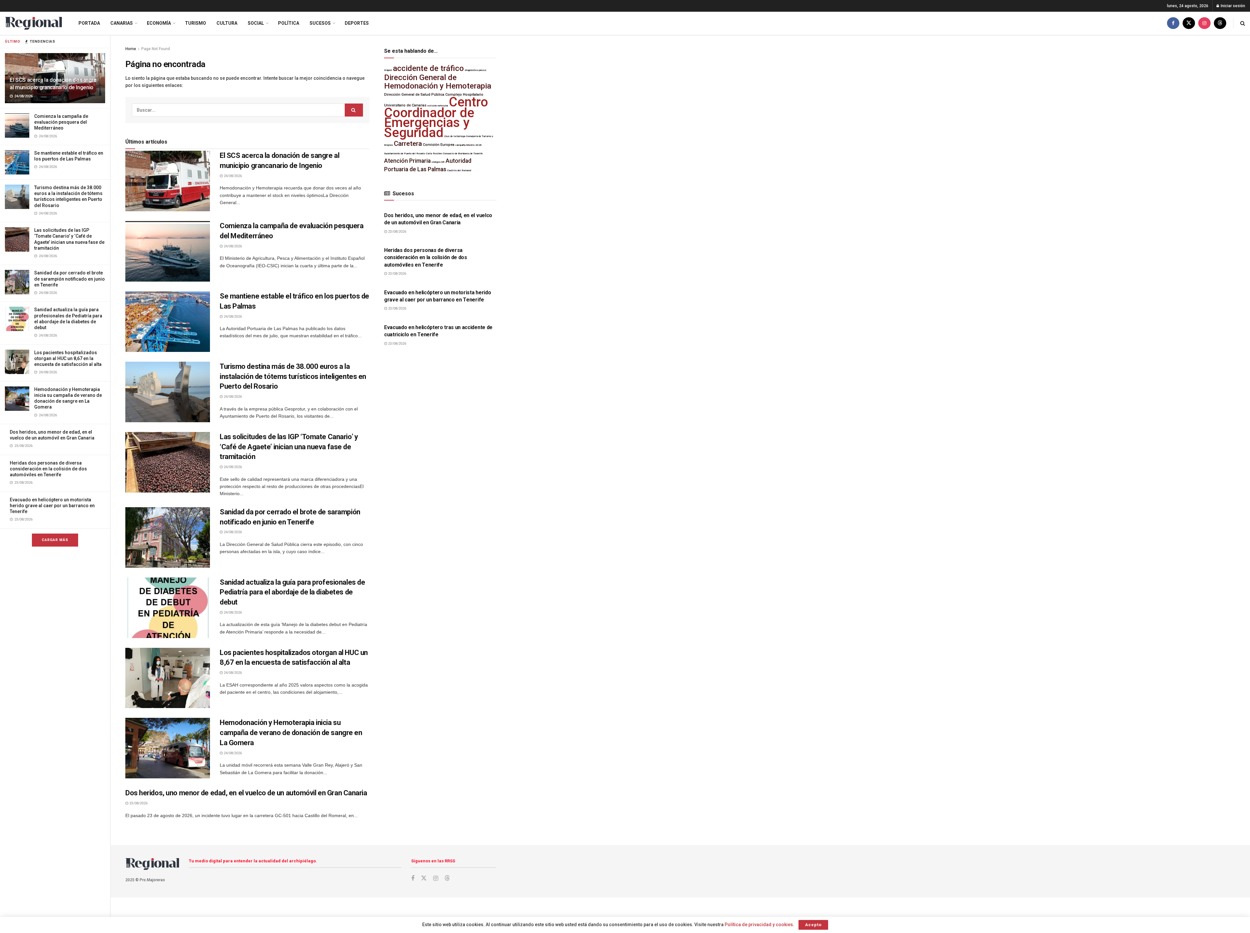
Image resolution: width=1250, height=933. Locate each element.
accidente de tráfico (428, 68)
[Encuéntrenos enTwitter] (1189, 23)
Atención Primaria (407, 161)
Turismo (195, 23)
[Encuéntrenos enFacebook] (1173, 23)
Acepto (813, 924)
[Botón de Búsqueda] (1242, 23)
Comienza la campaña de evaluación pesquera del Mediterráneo (61, 122)
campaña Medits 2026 (468, 145)
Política (288, 23)
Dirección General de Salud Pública (414, 94)
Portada (89, 23)
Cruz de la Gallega (454, 136)
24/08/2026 (232, 176)
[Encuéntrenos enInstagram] (1204, 23)
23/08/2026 (137, 803)
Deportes (357, 23)
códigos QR (438, 161)
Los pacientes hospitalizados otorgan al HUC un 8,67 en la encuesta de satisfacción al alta (68, 358)
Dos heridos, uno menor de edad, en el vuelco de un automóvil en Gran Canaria (246, 793)
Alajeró (388, 70)
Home (130, 49)
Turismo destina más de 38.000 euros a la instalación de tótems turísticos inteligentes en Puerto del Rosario (293, 376)
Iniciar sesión (1232, 6)
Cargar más (55, 540)
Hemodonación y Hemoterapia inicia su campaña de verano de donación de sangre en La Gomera (291, 732)
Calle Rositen (434, 153)
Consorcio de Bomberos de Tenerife (463, 153)
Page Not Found (155, 49)
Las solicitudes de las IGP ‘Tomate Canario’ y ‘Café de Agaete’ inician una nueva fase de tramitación (289, 447)
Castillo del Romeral (459, 170)
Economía (159, 23)
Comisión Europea (438, 145)
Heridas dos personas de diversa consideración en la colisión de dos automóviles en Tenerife (48, 468)
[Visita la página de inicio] (33, 23)
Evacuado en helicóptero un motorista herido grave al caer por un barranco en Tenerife (52, 505)
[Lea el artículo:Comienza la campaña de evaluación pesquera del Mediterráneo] (167, 251)
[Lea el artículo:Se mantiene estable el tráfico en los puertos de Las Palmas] (167, 321)
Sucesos (320, 23)
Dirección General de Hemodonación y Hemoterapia (437, 81)
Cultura (226, 23)
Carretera (408, 143)
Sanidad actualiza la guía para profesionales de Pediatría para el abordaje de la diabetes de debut (292, 592)
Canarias (121, 23)
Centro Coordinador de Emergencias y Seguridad (436, 117)
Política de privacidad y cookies (759, 924)
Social (256, 23)
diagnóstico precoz (475, 70)
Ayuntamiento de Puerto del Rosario (404, 153)
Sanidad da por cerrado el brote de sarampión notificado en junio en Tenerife (69, 278)
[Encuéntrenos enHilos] (1220, 23)
